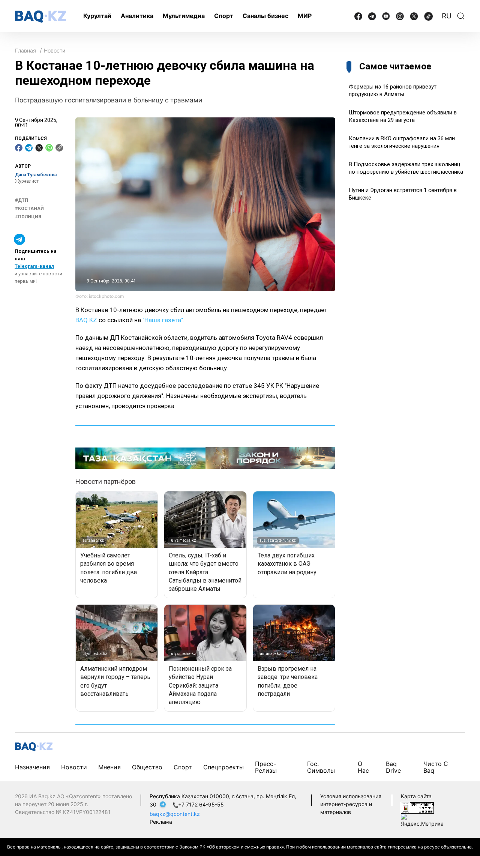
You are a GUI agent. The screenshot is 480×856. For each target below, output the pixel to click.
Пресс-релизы (266, 767)
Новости (54, 50)
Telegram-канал (34, 266)
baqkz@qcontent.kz (175, 814)
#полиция (28, 216)
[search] (461, 16)
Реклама (161, 821)
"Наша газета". (163, 320)
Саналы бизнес (265, 16)
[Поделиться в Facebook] (18, 148)
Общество (147, 767)
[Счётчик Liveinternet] (417, 807)
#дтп (21, 200)
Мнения (109, 767)
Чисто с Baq (435, 767)
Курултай (97, 16)
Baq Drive (393, 767)
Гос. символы (321, 767)
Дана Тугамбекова (36, 174)
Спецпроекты (223, 767)
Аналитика (137, 16)
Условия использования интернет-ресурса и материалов (350, 804)
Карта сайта (416, 796)
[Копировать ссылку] (59, 148)
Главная (25, 50)
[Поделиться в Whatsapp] (49, 148)
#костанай (29, 208)
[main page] (40, 17)
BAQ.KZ (86, 320)
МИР (305, 16)
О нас (363, 767)
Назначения (32, 767)
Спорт (223, 16)
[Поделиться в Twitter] (39, 148)
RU (447, 16)
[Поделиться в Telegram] (29, 148)
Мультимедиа (184, 16)
